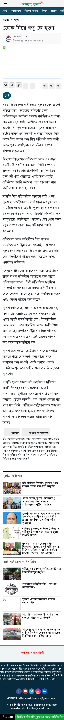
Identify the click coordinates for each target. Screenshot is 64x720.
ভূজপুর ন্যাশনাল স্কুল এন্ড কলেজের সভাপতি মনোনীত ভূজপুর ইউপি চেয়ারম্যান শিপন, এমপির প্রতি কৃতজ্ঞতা (41, 518)
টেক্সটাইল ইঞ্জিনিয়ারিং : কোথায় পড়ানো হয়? (39, 585)
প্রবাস (53, 11)
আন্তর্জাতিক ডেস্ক (20, 36)
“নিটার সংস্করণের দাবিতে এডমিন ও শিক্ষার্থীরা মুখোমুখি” (41, 570)
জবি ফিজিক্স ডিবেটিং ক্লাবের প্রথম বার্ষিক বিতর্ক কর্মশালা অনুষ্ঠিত (40, 484)
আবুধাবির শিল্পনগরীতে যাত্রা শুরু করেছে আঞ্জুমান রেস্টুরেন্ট (40, 616)
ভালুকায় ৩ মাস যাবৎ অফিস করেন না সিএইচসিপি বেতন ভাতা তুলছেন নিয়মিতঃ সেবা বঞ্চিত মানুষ (41, 632)
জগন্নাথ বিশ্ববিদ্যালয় (38, 433)
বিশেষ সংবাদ (31, 11)
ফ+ (45, 86)
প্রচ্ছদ (6, 20)
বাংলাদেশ (16, 11)
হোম (4, 11)
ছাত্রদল (15, 433)
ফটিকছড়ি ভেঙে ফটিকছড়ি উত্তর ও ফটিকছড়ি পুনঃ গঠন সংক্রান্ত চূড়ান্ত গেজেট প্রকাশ (40, 531)
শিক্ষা (44, 11)
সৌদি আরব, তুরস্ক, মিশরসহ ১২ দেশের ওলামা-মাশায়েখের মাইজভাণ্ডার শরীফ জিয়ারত (39, 501)
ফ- (52, 86)
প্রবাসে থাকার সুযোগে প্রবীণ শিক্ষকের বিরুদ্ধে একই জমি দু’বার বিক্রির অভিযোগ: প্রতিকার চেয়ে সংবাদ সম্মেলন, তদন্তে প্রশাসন (40, 548)
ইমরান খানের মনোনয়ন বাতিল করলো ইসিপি (38, 600)
